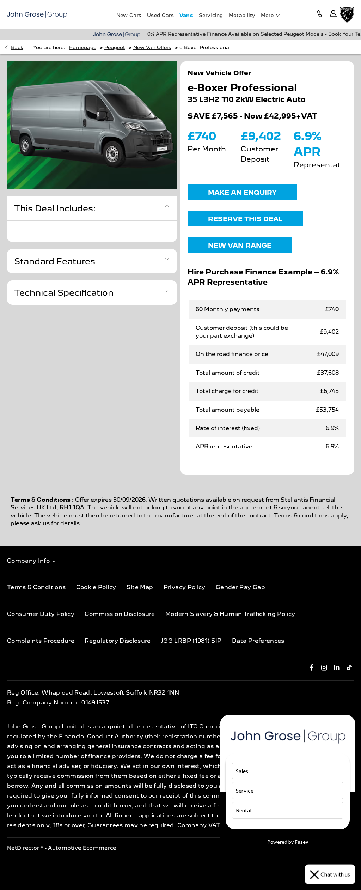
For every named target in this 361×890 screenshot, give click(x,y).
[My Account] (333, 14)
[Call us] (319, 14)
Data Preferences (258, 640)
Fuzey (301, 842)
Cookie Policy (96, 587)
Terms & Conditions (36, 587)
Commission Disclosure (120, 614)
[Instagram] (324, 667)
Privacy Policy (185, 587)
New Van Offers (152, 47)
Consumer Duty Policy (40, 614)
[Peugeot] (347, 14)
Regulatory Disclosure (118, 640)
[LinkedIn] (336, 667)
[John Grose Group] (37, 15)
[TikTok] (349, 667)
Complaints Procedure (40, 640)
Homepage (82, 47)
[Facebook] (311, 667)
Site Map (140, 587)
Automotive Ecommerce (82, 848)
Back (17, 47)
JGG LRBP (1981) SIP (191, 640)
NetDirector (24, 848)
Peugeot (114, 47)
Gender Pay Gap (240, 587)
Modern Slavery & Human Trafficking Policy (230, 614)
